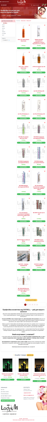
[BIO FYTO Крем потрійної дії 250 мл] (23, 232)
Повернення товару (5, 397)
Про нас (2, 389)
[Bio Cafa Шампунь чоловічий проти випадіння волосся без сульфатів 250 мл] (23, 205)
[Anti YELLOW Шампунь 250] (39, 106)
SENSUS (3, 31)
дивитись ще (30, 355)
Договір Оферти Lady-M (6, 395)
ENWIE (3, 26)
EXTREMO (4, 33)
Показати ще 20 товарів (31, 300)
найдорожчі (28, 20)
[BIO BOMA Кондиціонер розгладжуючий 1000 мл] (39, 129)
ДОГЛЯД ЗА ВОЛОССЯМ (7, 21)
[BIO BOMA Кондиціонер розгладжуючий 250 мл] (23, 153)
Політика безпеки (4, 393)
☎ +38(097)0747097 (4, 1)
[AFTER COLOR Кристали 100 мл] (39, 59)
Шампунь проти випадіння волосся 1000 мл (7, 374)
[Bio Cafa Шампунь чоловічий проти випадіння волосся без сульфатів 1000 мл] (39, 178)
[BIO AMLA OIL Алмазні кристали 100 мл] (23, 129)
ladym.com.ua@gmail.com (29, 395)
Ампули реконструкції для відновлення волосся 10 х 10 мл (39, 375)
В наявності (6, 40)
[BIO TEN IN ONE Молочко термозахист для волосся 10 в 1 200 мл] (23, 281)
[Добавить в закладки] (29, 25)
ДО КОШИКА (24, 48)
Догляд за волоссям (11, 15)
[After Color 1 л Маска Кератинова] (23, 59)
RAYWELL (5, 23)
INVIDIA (3, 28)
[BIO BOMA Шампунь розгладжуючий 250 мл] (39, 153)
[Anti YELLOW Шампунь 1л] (23, 106)
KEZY (3, 30)
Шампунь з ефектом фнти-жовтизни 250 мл (23, 374)
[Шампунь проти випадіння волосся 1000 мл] (7, 366)
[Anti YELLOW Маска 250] (39, 83)
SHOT (3, 35)
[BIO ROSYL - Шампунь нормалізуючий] (23, 256)
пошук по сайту (36, 5)
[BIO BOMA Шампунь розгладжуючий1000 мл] (23, 178)
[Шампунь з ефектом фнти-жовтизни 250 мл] (23, 366)
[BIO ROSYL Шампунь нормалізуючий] (39, 256)
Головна (3, 15)
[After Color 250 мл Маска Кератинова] (23, 32)
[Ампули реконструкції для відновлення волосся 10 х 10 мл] (39, 366)
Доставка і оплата (5, 391)
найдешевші (23, 20)
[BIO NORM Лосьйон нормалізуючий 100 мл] (39, 232)
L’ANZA (3, 24)
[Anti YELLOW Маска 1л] (23, 83)
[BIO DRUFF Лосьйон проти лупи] (39, 205)
